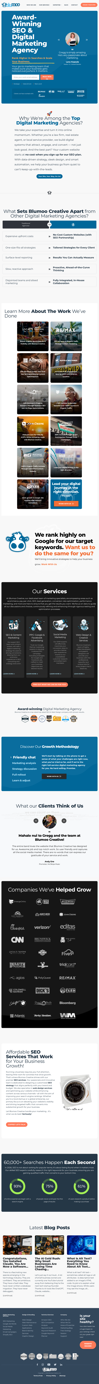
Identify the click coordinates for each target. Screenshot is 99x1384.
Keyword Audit (47, 1328)
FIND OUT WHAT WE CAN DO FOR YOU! (49, 684)
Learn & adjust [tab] (21, 780)
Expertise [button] (56, 5)
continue (7, 1295)
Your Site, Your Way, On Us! (49, 176)
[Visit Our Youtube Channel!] (48, 1364)
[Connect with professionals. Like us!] (61, 1364)
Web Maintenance (29, 1322)
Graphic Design (28, 1336)
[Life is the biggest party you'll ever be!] (43, 1364)
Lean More (78, 674)
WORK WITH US (52, 776)
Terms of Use (38, 1376)
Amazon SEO (46, 1320)
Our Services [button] (44, 5)
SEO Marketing (9, 1321)
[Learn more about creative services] (83, 625)
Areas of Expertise (67, 1325)
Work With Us (47, 78)
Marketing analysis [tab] (24, 763)
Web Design (27, 1320)
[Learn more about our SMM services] (60, 624)
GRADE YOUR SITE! (89, 5)
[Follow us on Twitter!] (55, 1364)
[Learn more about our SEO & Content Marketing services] (13, 625)
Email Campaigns (9, 1332)
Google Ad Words (9, 1324)
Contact (74, 5)
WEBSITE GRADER (88, 1345)
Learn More (8, 674)
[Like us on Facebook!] (37, 1364)
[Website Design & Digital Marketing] (12, 5)
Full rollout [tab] (19, 774)
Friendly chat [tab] (24, 757)
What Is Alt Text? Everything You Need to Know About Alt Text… (79, 1262)
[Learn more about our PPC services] (37, 625)
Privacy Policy (51, 1376)
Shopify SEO (7, 1335)
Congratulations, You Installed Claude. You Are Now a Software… (15, 1262)
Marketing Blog (67, 1328)
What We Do (65, 1322)
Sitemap (62, 1376)
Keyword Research (48, 1331)
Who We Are (31, 5)
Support (64, 1336)
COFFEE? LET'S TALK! (16, 1124)
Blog (66, 5)
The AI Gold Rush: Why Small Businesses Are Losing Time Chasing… (47, 1264)
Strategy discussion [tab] (24, 768)
